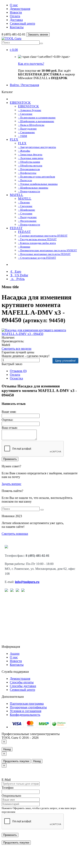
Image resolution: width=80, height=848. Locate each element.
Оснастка (16, 378)
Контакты (17, 27)
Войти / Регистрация (24, 85)
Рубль (18, 279)
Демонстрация (20, 8)
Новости (16, 12)
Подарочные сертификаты (28, 707)
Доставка (16, 20)
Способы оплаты (22, 682)
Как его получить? (31, 63)
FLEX (14, 139)
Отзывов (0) (18, 371)
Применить (10, 459)
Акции (14, 653)
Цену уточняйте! (65, 360)
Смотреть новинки (15, 533)
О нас (14, 5)
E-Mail (6, 779)
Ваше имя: (9, 411)
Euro (16, 271)
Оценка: (7, 419)
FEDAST (16, 228)
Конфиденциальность (25, 714)
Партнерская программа (27, 703)
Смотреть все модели (16, 348)
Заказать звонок (38, 34)
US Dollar (19, 275)
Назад (7, 749)
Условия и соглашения (25, 711)
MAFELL (16, 195)
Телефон (8, 787)
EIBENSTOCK (20, 102)
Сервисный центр (22, 23)
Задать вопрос (11, 484)
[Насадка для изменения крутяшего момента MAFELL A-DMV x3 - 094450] (40, 334)
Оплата (15, 16)
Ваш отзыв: (10, 427)
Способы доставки (23, 686)
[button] (14, 49)
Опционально (11, 795)
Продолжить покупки (16, 761)
